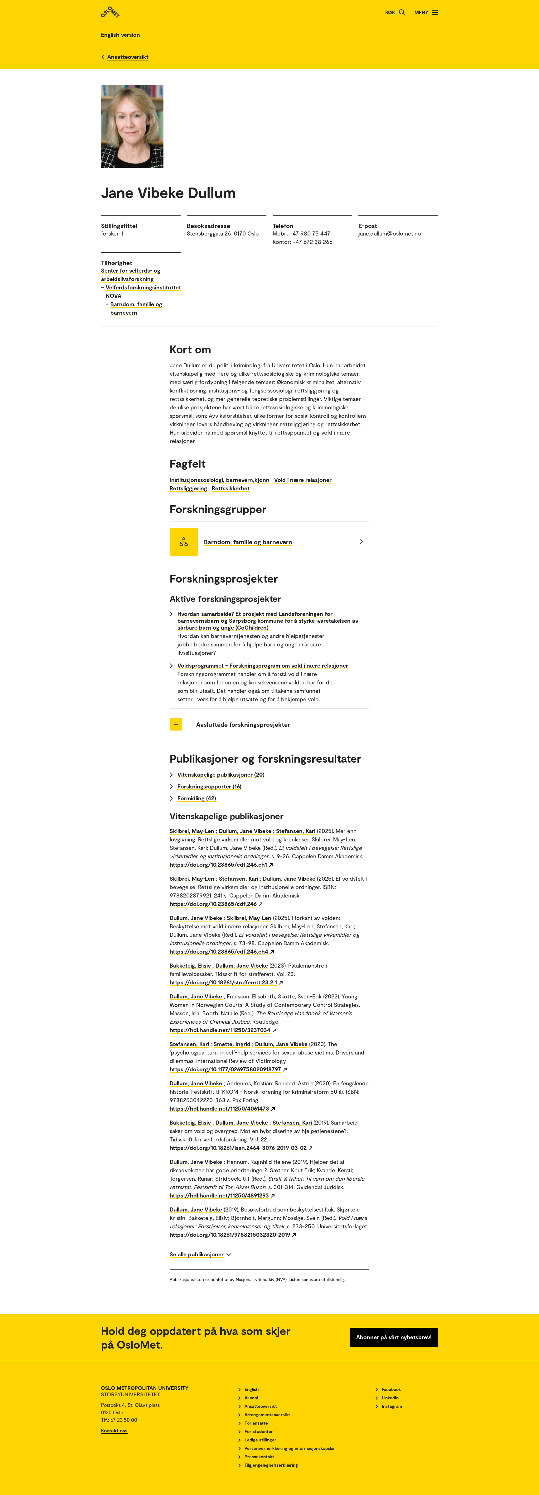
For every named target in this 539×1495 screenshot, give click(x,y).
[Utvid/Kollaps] (176, 724)
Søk (390, 12)
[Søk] (402, 12)
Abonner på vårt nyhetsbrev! (394, 1337)
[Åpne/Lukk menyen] (435, 12)
